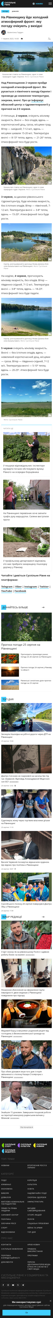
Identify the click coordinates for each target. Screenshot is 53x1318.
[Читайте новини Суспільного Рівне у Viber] (18, 1285)
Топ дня (31, 1232)
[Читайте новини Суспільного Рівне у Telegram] (23, 1285)
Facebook (20, 591)
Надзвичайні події (37, 1193)
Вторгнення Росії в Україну (37, 1166)
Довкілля (15, 11)
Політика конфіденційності (10, 1256)
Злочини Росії (8, 1223)
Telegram (7, 586)
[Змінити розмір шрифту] (49, 38)
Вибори (5, 1193)
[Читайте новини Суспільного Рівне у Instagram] (8, 1285)
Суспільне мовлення (12, 1249)
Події (4, 1180)
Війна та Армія (34, 1228)
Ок (26, 1313)
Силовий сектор (9, 1215)
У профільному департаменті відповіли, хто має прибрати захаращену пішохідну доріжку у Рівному (25, 564)
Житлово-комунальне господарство (12, 1202)
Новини (5, 1165)
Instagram (30, 586)
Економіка (6, 1189)
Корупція (32, 1180)
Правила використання (35, 1250)
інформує (37, 100)
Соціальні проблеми (38, 1223)
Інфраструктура (35, 1201)
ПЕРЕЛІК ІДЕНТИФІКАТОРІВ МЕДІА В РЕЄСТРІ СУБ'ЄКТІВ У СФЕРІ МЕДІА (38, 1265)
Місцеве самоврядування (36, 1209)
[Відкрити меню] (51, 3)
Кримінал (6, 1184)
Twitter (44, 586)
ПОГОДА (5, 11)
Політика (6, 1219)
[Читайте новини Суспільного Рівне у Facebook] (3, 1285)
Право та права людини (9, 1209)
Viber (18, 586)
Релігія (30, 1219)
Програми (32, 1255)
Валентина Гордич (15, 32)
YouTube (6, 591)
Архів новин (33, 1244)
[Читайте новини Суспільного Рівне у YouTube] (13, 1285)
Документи (7, 1262)
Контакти (6, 1244)
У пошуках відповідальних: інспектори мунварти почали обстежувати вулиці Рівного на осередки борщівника (24, 469)
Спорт (4, 1228)
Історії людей (34, 1215)
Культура (32, 1184)
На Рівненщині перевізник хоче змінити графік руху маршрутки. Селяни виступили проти (26, 516)
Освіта (30, 1189)
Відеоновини (8, 1232)
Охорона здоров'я (36, 1197)
